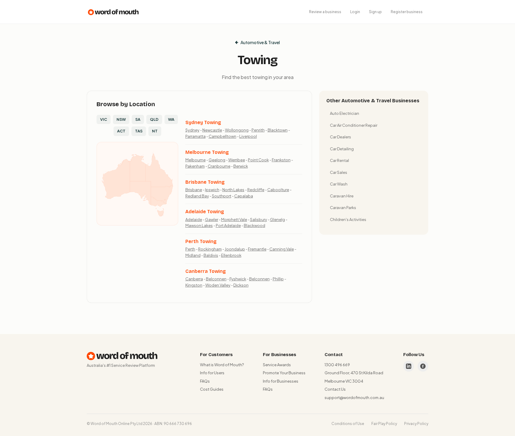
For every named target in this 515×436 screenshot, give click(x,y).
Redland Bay (197, 196)
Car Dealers (340, 136)
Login (355, 12)
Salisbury (258, 219)
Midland (193, 255)
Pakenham (195, 166)
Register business (407, 12)
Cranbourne (219, 166)
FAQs (205, 381)
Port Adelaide (228, 225)
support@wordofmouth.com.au (354, 397)
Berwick (240, 166)
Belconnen (216, 278)
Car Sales (338, 172)
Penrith (258, 130)
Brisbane (193, 189)
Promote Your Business (284, 372)
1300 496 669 (337, 364)
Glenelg (277, 219)
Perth (190, 249)
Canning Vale (281, 249)
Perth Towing (201, 241)
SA (137, 119)
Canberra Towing (205, 271)
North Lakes (233, 189)
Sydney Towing (203, 122)
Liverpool (248, 136)
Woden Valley (217, 285)
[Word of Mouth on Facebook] (423, 366)
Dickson (241, 285)
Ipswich (212, 189)
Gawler (211, 219)
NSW (121, 119)
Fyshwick (237, 278)
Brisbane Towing (205, 182)
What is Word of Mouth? (222, 364)
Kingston (193, 285)
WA (171, 119)
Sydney (192, 130)
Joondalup (235, 249)
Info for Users (212, 372)
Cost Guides (212, 389)
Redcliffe (255, 189)
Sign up (375, 12)
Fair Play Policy (384, 423)
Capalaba (243, 196)
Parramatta (195, 136)
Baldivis (211, 255)
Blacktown (278, 130)
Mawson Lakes (199, 225)
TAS (138, 131)
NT (155, 131)
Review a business (325, 12)
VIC (103, 119)
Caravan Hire (341, 196)
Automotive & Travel (260, 42)
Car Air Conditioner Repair (353, 125)
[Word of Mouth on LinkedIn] (408, 366)
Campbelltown (222, 136)
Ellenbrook (231, 255)
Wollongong (237, 130)
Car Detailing (342, 148)
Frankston (281, 159)
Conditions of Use (347, 423)
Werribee (236, 159)
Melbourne (195, 159)
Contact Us (335, 389)
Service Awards (277, 364)
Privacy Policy (416, 423)
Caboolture (278, 189)
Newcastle (212, 130)
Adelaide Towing (204, 211)
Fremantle (257, 249)
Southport (221, 196)
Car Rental (339, 160)
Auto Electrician (344, 113)
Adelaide (193, 219)
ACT (121, 131)
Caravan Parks (343, 207)
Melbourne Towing (207, 152)
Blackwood (254, 225)
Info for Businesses (280, 381)
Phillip (278, 278)
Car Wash (339, 184)
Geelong (217, 159)
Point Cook (258, 159)
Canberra (194, 278)
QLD (154, 119)
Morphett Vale (234, 219)
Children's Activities (348, 219)
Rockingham (210, 249)
